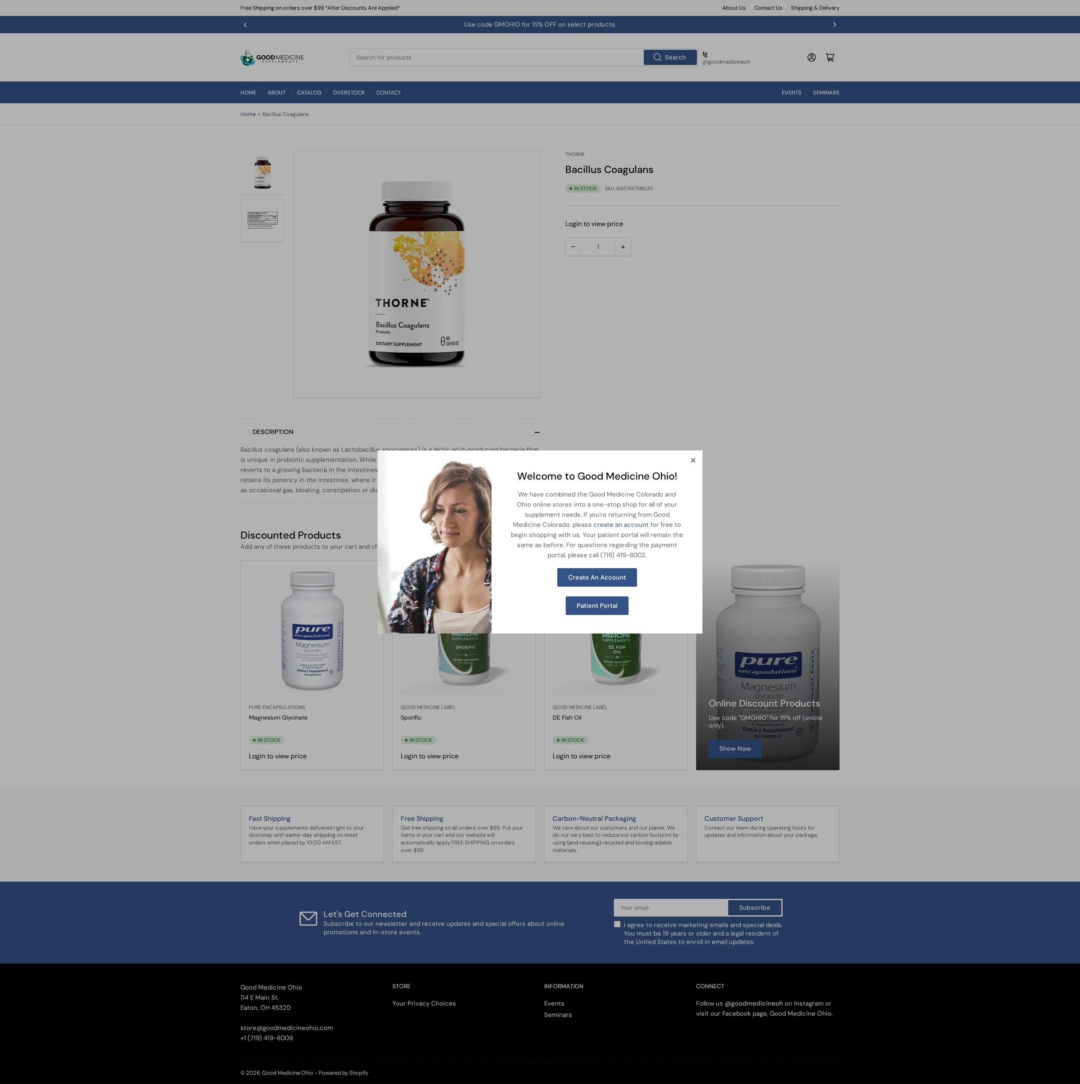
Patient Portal (597, 605)
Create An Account (597, 577)
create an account (621, 524)
